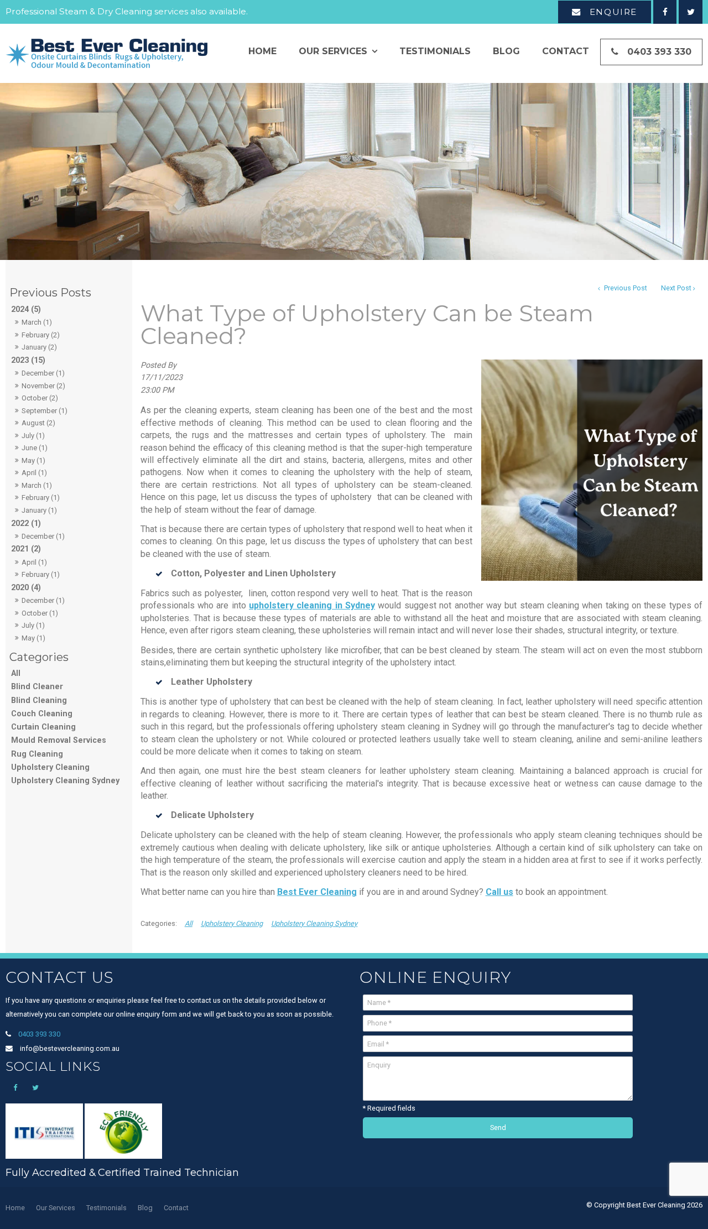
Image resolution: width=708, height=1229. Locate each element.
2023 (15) (28, 360)
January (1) (39, 510)
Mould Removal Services (58, 740)
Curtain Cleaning (43, 727)
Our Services (333, 51)
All (15, 673)
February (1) (41, 497)
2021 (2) (26, 549)
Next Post (676, 288)
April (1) (34, 472)
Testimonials (435, 51)
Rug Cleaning (37, 754)
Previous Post (624, 288)
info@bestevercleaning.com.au (69, 1048)
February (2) (41, 335)
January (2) (39, 347)
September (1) (44, 411)
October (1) (40, 613)
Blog (506, 51)
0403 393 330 (659, 51)
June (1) (35, 448)
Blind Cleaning (39, 700)
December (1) (43, 373)
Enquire (613, 12)
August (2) (38, 423)
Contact (565, 51)
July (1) (33, 435)
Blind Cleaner (37, 686)
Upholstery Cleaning (50, 767)
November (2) (43, 386)
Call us (499, 892)
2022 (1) (26, 523)
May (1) (33, 460)
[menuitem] (15, 1208)
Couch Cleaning (41, 713)
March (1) (37, 322)
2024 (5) (26, 309)
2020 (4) (26, 587)
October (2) (40, 398)
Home (262, 51)
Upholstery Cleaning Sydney (65, 780)
